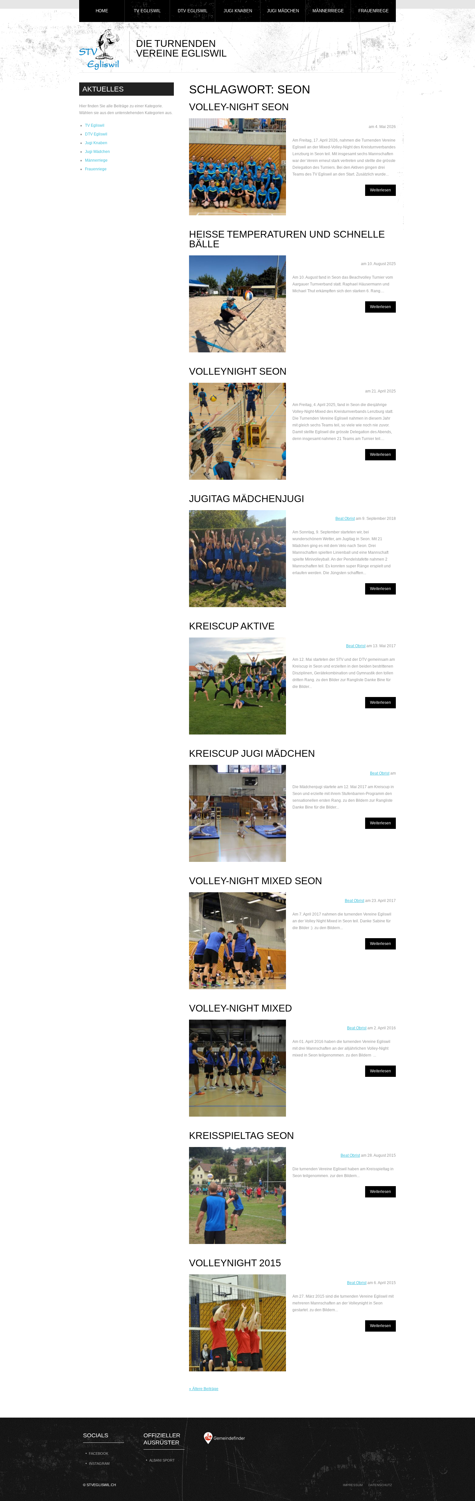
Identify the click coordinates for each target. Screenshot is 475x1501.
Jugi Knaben (238, 10)
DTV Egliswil (192, 10)
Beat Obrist (345, 518)
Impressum (353, 1485)
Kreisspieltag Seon (241, 1135)
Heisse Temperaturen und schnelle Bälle (287, 239)
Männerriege (328, 10)
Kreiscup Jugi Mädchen (252, 753)
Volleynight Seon (238, 371)
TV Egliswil (147, 10)
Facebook (98, 1453)
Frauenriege (373, 10)
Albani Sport (162, 1460)
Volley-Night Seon (239, 107)
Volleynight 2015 (235, 1263)
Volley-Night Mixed (240, 1008)
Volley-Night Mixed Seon (255, 880)
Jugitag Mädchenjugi (246, 498)
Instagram (99, 1463)
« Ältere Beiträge (203, 1389)
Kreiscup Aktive (232, 626)
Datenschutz (380, 1485)
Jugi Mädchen (283, 10)
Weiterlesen (380, 190)
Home (102, 10)
